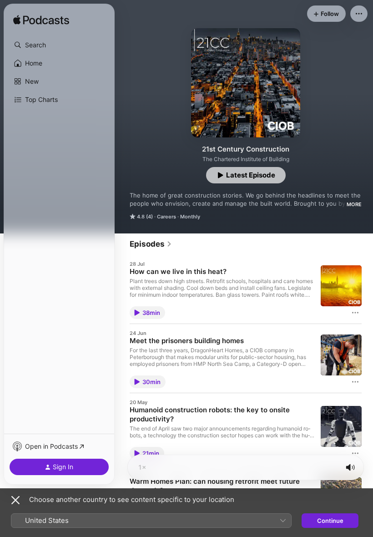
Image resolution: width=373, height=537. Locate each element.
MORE (354, 204)
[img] (41, 20)
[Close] (15, 500)
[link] (151, 244)
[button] (59, 45)
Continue (330, 520)
